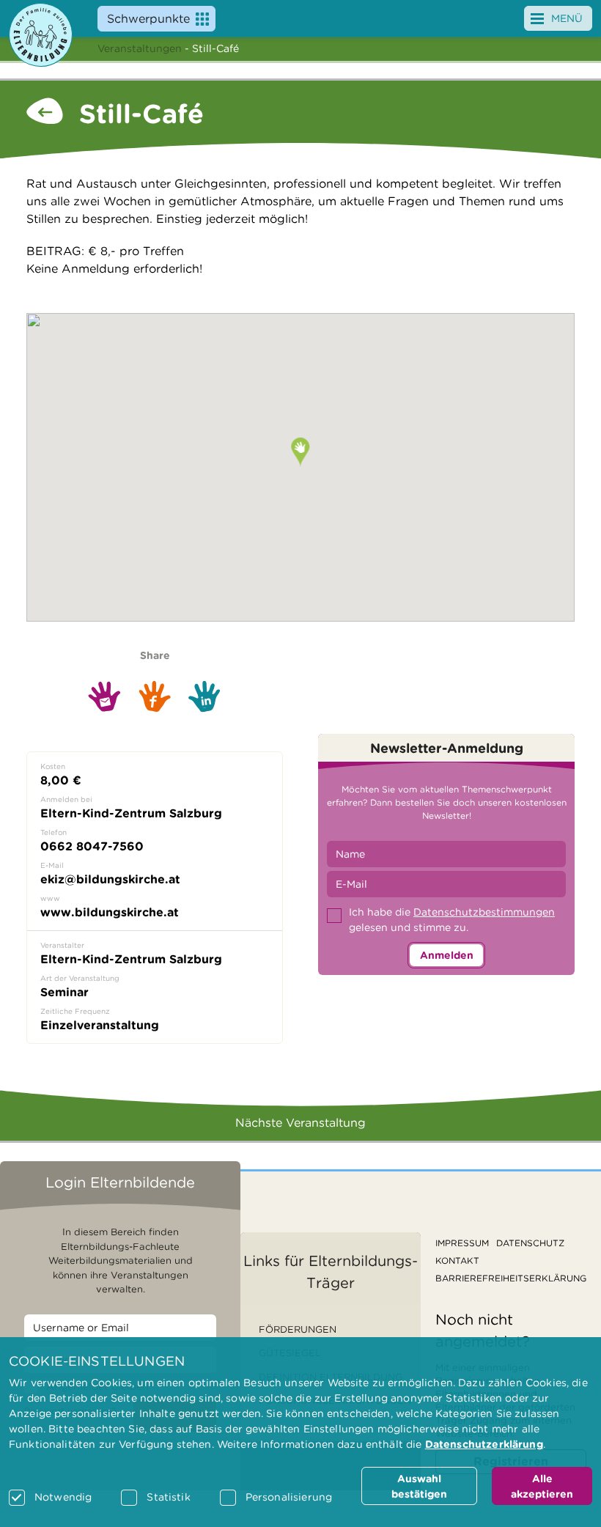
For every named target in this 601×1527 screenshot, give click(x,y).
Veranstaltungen (139, 48)
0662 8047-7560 (92, 846)
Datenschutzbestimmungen (484, 912)
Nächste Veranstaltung (300, 1123)
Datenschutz (530, 1242)
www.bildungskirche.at (109, 912)
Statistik (168, 1497)
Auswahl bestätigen (419, 1486)
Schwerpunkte (148, 19)
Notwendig (63, 1497)
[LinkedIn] (204, 696)
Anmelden (446, 955)
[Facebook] (154, 696)
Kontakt (457, 1260)
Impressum (462, 1242)
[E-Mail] (104, 696)
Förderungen (297, 1329)
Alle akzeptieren (542, 1486)
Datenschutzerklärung (484, 1444)
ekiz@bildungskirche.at (110, 879)
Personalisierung (289, 1497)
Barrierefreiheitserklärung (510, 1278)
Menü (567, 18)
